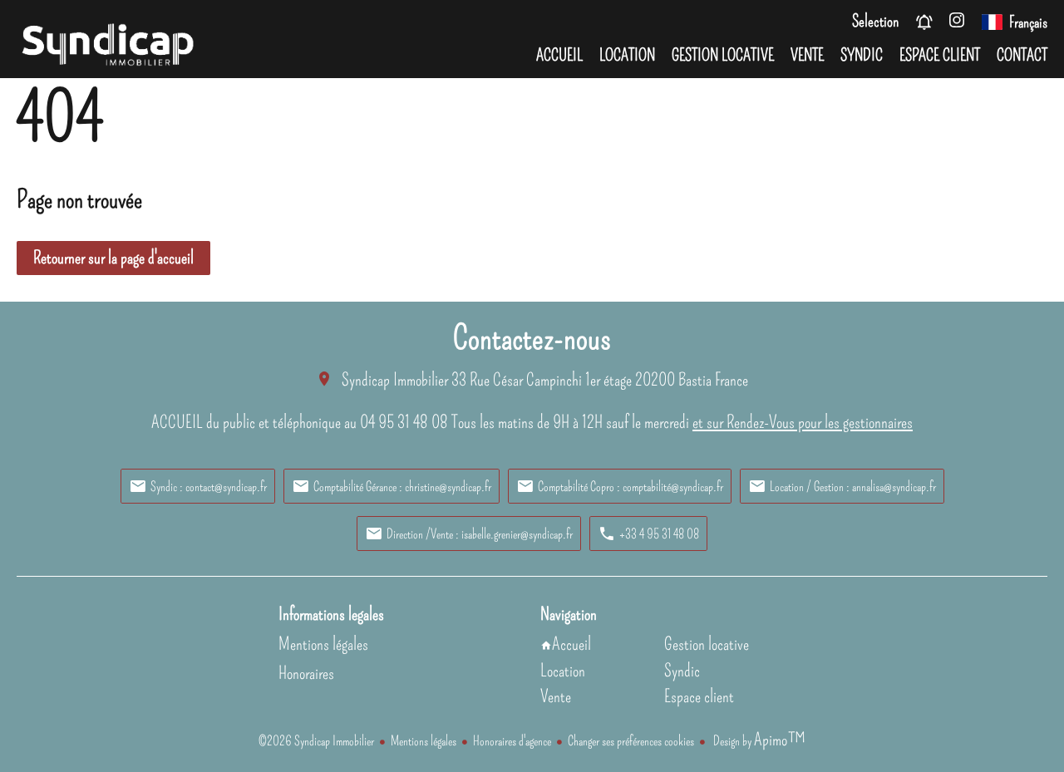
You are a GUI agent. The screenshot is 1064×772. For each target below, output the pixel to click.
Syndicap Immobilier (395, 380)
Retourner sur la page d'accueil (113, 257)
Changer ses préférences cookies (631, 741)
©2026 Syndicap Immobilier (316, 741)
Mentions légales (423, 741)
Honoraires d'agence (512, 741)
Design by (758, 741)
